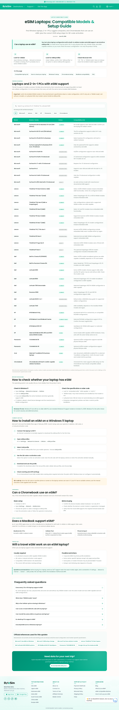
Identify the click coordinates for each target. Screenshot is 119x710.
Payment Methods (79, 686)
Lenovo (30, 113)
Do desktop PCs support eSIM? (25, 619)
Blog (96, 686)
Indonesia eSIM (35, 691)
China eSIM (34, 699)
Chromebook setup (67, 74)
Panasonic (48, 113)
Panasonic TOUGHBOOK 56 (67, 645)
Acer (55, 113)
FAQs (75, 697)
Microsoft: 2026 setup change (45, 641)
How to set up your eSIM (102, 694)
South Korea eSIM (36, 697)
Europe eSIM (35, 702)
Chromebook (64, 113)
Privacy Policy (78, 688)
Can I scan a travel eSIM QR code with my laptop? (31, 609)
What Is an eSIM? (100, 688)
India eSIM (34, 694)
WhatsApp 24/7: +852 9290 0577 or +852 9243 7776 (60, 2)
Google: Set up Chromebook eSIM (88, 645)
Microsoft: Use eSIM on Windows (24, 641)
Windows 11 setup (54, 74)
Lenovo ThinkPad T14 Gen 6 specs (90, 641)
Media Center (57, 697)
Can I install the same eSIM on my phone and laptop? (32, 614)
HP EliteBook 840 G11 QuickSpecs (47, 645)
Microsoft (22, 113)
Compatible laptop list (21, 74)
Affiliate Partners (58, 694)
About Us (55, 686)
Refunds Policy (78, 691)
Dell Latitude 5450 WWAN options (24, 645)
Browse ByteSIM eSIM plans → (59, 665)
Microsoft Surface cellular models (68, 641)
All (15, 113)
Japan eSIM (34, 688)
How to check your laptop (38, 74)
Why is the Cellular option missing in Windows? (30, 603)
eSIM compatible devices (103, 691)
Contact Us (56, 688)
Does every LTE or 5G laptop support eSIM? (29, 587)
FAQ (93, 74)
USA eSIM (34, 686)
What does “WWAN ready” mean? (26, 598)
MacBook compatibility (82, 74)
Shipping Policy (78, 694)
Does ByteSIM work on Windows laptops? (29, 625)
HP (41, 113)
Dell (36, 113)
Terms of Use (57, 691)
